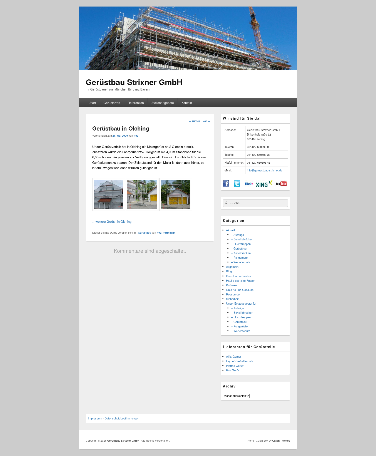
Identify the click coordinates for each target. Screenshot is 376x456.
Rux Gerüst (233, 370)
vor (206, 121)
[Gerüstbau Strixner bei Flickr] (249, 186)
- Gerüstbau (143, 233)
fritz (136, 135)
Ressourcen (233, 294)
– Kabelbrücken (241, 253)
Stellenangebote (162, 103)
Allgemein (232, 267)
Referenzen (136, 103)
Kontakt (186, 103)
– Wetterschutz (240, 262)
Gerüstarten (112, 103)
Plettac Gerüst (235, 366)
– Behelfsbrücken (242, 239)
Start (92, 103)
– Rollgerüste (239, 257)
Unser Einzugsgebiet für (241, 303)
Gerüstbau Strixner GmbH (134, 81)
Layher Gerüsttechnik (239, 361)
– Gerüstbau (239, 248)
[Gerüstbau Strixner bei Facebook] (226, 186)
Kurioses (231, 285)
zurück (194, 121)
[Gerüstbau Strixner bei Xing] (264, 186)
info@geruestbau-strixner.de (264, 170)
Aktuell (230, 230)
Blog (229, 271)
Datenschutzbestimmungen (122, 418)
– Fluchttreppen (241, 244)
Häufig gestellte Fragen (240, 280)
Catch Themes (281, 441)
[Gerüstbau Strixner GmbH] (188, 69)
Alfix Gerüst (233, 356)
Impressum (95, 418)
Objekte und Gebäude (239, 290)
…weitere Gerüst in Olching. (112, 221)
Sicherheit (232, 299)
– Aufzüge (237, 235)
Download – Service (238, 276)
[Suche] (226, 203)
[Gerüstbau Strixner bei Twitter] (237, 186)
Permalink (169, 233)
